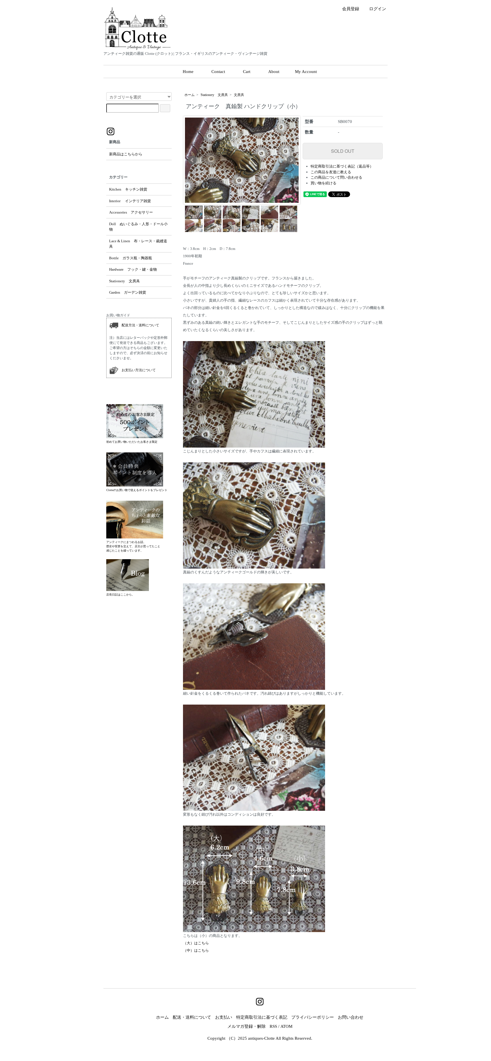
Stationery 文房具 (214, 95)
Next (291, 160)
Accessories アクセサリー (131, 212)
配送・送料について (192, 1017)
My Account (306, 71)
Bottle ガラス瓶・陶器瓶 (130, 258)
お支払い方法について (137, 370)
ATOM (286, 1026)
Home (188, 71)
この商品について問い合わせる (336, 177)
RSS (273, 1026)
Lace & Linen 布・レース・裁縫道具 (138, 244)
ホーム (189, 95)
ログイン (377, 9)
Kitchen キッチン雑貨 (128, 189)
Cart (246, 71)
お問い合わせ (350, 1017)
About (273, 71)
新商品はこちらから (125, 154)
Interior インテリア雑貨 (130, 201)
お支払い (223, 1017)
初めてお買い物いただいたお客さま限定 (131, 441)
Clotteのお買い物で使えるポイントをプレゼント (136, 490)
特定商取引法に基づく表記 (261, 1017)
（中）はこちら (196, 950)
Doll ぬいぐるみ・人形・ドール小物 (138, 227)
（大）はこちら (196, 943)
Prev (192, 160)
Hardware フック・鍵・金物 (133, 269)
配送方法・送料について (138, 325)
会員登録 (350, 9)
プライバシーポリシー (312, 1017)
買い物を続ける (323, 183)
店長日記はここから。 (120, 594)
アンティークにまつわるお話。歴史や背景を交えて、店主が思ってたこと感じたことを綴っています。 (133, 546)
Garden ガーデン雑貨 (127, 292)
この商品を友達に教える (331, 172)
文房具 (239, 95)
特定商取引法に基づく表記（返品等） (342, 166)
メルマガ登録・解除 (246, 1026)
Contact (218, 71)
